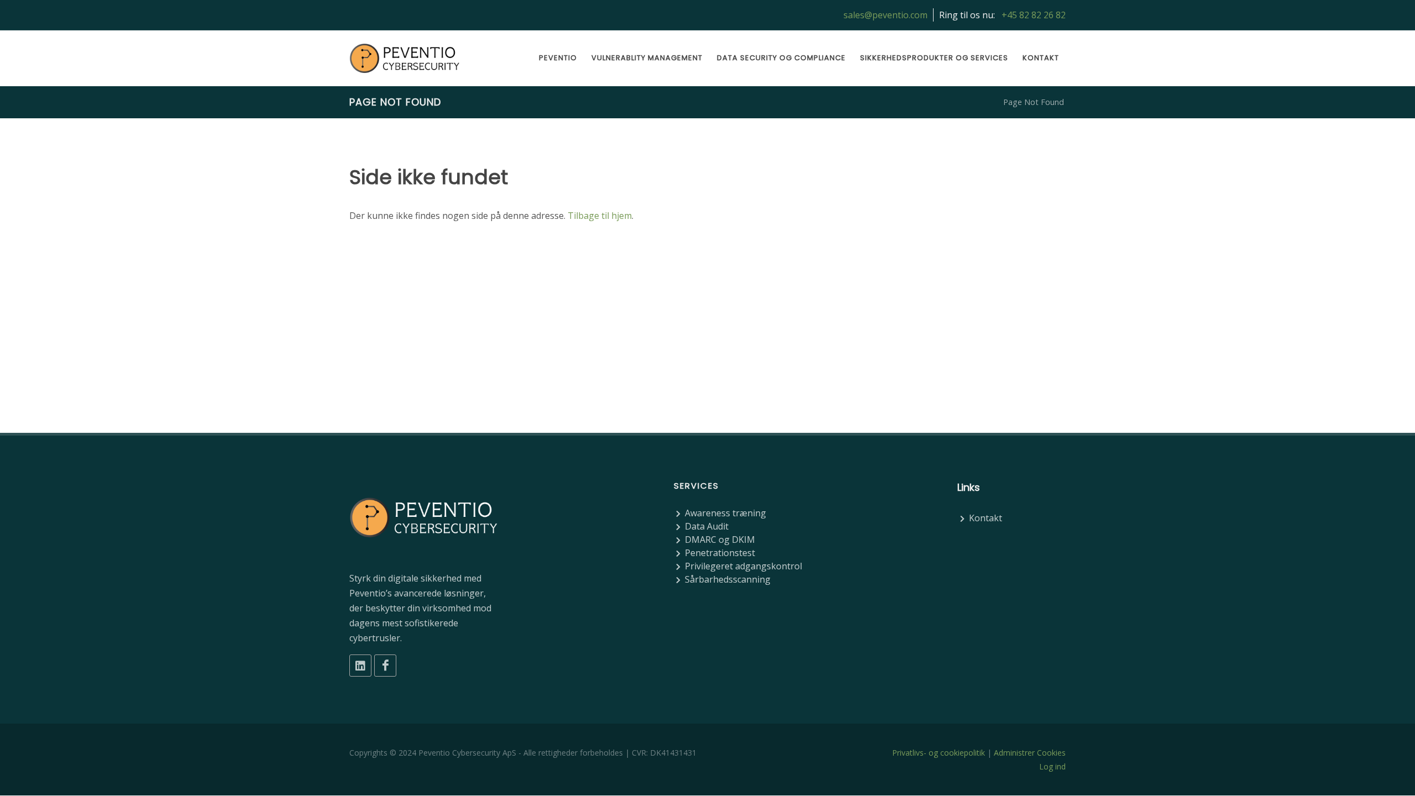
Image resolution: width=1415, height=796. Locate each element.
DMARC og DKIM (720, 539)
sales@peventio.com (885, 15)
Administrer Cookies (1030, 752)
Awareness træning (725, 513)
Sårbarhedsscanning (728, 579)
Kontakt (985, 518)
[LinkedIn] (360, 665)
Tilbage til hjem (600, 216)
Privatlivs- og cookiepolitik (938, 752)
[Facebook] (385, 665)
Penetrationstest (720, 553)
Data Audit (707, 526)
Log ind (1052, 766)
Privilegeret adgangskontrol (743, 566)
